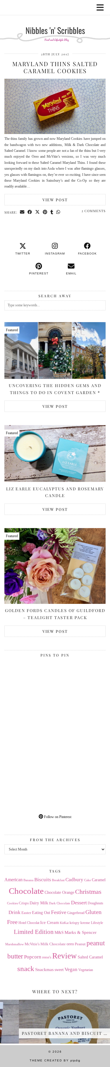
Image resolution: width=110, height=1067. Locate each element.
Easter (26, 912)
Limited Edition (34, 931)
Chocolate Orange (59, 892)
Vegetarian (85, 970)
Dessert (79, 903)
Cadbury (74, 879)
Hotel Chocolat (28, 923)
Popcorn (32, 957)
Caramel (99, 880)
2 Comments (94, 211)
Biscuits (42, 879)
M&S (59, 932)
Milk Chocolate (53, 944)
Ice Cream (49, 922)
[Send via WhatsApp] (58, 212)
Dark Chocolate (59, 903)
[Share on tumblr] (51, 212)
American (13, 879)
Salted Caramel (90, 957)
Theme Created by (55, 1060)
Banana (28, 880)
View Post (55, 199)
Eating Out (41, 912)
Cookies (12, 903)
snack (25, 969)
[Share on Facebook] (30, 212)
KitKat (64, 923)
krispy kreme (80, 922)
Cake (87, 880)
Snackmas (44, 969)
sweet (59, 970)
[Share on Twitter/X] (37, 212)
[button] (102, 7)
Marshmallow (14, 944)
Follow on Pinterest (57, 817)
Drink (15, 912)
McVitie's (32, 944)
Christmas (88, 891)
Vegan (71, 969)
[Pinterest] (29, 685)
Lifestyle (97, 923)
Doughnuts (95, 903)
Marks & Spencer (81, 932)
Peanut (80, 944)
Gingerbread (75, 913)
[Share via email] (22, 212)
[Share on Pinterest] (45, 212)
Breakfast (58, 880)
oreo (70, 944)
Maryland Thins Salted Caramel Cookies (55, 67)
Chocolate (26, 891)
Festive (58, 912)
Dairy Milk (39, 903)
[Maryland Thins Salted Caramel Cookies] (55, 133)
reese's (46, 957)
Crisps (24, 903)
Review (64, 955)
